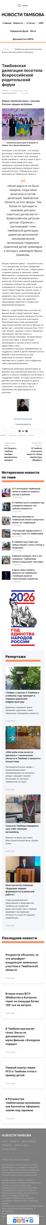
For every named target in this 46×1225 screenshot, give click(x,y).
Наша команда (29, 1141)
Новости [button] (18, 23)
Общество (22, 435)
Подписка (7, 1145)
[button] (23, 124)
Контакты (14, 1141)
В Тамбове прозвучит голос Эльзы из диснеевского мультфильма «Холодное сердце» (23, 1036)
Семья (31, 435)
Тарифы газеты (9, 1149)
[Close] (38, 1216)
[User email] (26, 431)
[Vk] (23, 431)
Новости (12, 435)
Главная (7, 23)
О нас (4, 1141)
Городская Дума (19, 31)
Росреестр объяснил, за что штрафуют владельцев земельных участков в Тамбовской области (22, 962)
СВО (41, 23)
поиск (24, 5)
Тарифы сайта (21, 1145)
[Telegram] (20, 431)
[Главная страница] (23, 14)
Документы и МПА (23, 39)
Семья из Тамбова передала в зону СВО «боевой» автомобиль (22, 828)
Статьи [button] (31, 23)
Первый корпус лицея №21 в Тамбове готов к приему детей (21, 1071)
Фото (33, 31)
